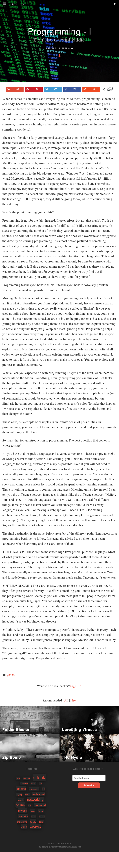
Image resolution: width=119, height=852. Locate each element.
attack (39, 777)
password (40, 805)
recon (32, 811)
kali (43, 789)
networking (35, 799)
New (73, 700)
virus (24, 827)
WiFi (18, 778)
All (66, 700)
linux (27, 794)
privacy (22, 810)
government (34, 789)
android (26, 778)
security (23, 816)
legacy (19, 794)
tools (33, 821)
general (11, 674)
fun (40, 783)
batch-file (24, 783)
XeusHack (17, 4)
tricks (41, 821)
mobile (21, 800)
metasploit (38, 794)
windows (35, 827)
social (33, 816)
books (33, 783)
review (41, 811)
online (20, 804)
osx (29, 805)
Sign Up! (76, 686)
